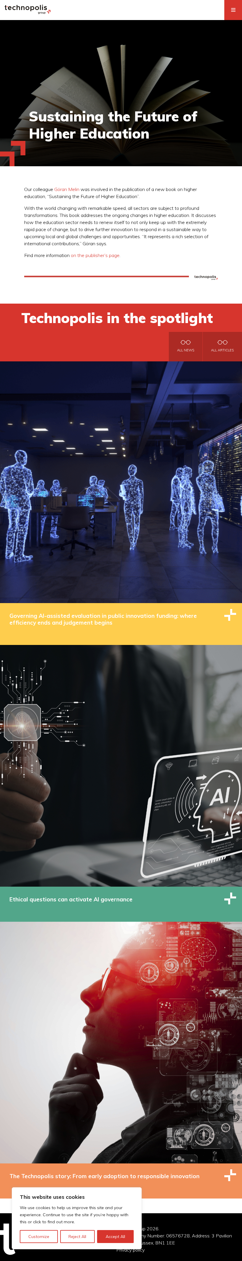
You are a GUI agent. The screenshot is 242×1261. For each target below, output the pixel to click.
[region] (77, 1218)
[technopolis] (27, 12)
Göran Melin (66, 189)
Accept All (115, 1236)
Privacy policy (130, 1250)
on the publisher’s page (95, 255)
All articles (222, 350)
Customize (38, 1236)
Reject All (77, 1236)
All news (185, 350)
